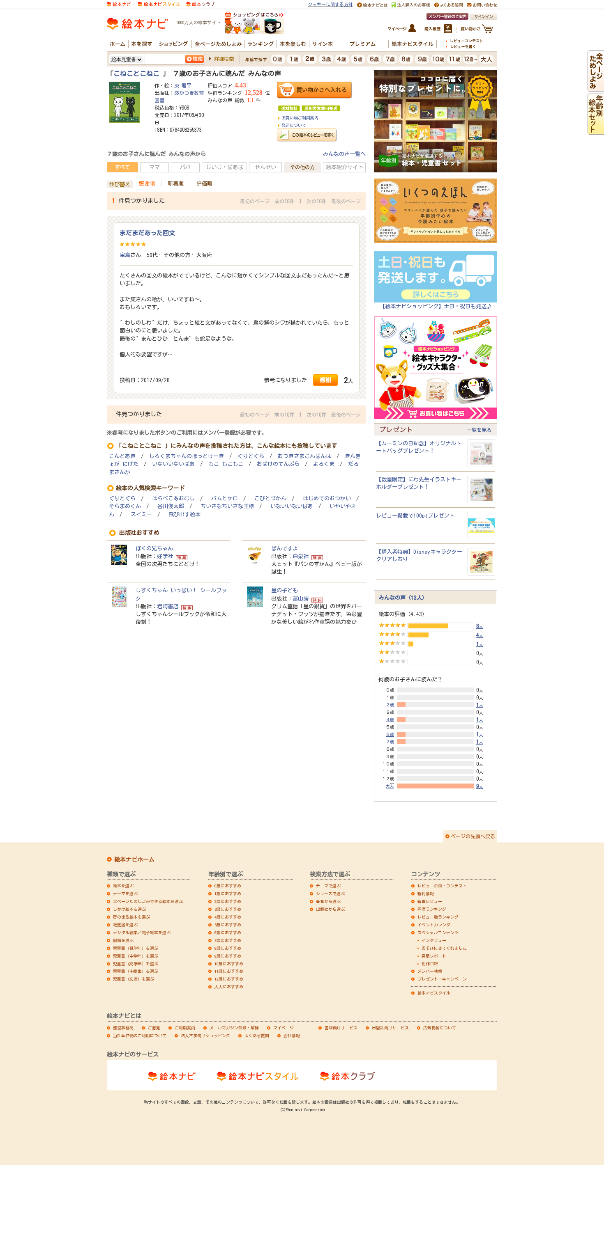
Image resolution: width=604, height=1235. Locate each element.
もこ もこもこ (225, 464)
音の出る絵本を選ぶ (131, 917)
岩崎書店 (167, 606)
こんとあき (122, 456)
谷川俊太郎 (170, 506)
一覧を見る (479, 429)
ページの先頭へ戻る (473, 836)
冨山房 (301, 598)
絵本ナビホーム (134, 859)
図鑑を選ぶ (123, 940)
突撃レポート (434, 956)
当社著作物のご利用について (139, 1035)
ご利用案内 (185, 1028)
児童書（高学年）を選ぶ (135, 964)
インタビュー (434, 940)
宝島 (125, 255)
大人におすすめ (228, 987)
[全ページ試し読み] (596, 87)
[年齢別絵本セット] (596, 130)
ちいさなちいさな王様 (227, 506)
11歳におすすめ (228, 971)
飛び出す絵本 (184, 514)
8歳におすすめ (227, 948)
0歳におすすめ (227, 886)
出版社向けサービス (390, 1028)
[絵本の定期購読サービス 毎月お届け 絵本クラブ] (200, 4)
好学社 (165, 556)
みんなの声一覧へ (344, 154)
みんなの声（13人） (403, 597)
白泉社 (301, 556)
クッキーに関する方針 (330, 4)
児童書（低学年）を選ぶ (135, 948)
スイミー (141, 514)
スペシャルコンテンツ (438, 932)
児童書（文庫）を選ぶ (133, 979)
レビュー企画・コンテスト (442, 886)
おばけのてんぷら (278, 464)
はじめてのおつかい (327, 498)
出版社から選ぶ (330, 909)
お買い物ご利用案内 (299, 118)
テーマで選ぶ (328, 886)
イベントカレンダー (435, 925)
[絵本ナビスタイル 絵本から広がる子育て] (159, 4)
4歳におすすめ (227, 917)
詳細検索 (224, 58)
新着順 (176, 183)
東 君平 (182, 85)
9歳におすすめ (227, 956)
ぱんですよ (284, 548)
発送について (293, 125)
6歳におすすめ (227, 932)
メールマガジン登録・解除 (234, 1028)
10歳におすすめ (228, 964)
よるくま (323, 464)
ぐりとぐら (250, 456)
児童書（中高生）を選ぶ (135, 971)
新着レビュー (429, 901)
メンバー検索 (429, 971)
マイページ (283, 1028)
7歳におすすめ (227, 940)
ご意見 (154, 1028)
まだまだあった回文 (147, 232)
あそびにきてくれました (444, 948)
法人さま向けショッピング (205, 1035)
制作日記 (430, 964)
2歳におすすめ (227, 901)
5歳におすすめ (227, 925)
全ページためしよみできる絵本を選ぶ (148, 901)
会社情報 (292, 1035)
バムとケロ (224, 498)
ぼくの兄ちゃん (154, 548)
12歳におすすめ (228, 979)
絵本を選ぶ (123, 886)
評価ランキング (431, 909)
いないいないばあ (173, 464)
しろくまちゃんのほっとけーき (186, 456)
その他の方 (302, 167)
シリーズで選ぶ (330, 893)
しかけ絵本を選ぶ (129, 909)
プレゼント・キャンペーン (442, 979)
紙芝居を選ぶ (125, 925)
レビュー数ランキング (438, 917)
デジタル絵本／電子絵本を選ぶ (142, 932)
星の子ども (284, 590)
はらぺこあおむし (173, 498)
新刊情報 (425, 893)
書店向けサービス (341, 1028)
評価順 (204, 183)
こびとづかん (270, 498)
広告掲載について (439, 1028)
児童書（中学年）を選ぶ (135, 956)
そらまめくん (125, 506)
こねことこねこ (138, 73)
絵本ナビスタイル (433, 993)
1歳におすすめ (227, 893)
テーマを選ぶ (125, 893)
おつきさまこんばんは (304, 456)
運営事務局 (123, 1028)
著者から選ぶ (328, 901)
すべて (122, 167)
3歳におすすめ (227, 909)
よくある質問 (256, 1035)
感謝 (325, 380)
